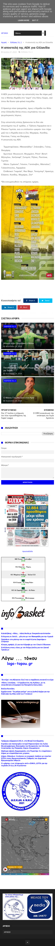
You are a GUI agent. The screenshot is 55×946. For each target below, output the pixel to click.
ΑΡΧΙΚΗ (4, 33)
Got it (35, 20)
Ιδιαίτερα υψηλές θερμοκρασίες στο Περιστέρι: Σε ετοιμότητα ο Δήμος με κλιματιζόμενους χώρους (26, 752)
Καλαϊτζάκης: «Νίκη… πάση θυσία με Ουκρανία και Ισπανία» (26, 633)
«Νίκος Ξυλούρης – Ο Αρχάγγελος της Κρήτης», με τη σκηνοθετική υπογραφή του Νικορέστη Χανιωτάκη (23, 684)
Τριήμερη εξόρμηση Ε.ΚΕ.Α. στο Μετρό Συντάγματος (22, 741)
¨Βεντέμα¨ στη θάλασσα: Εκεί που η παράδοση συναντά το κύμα (27, 680)
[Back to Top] (27, 942)
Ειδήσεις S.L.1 (16, 42)
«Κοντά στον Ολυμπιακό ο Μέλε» (18, 343)
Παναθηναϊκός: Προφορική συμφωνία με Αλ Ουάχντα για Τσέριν (27, 369)
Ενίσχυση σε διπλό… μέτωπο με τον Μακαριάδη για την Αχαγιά (27, 637)
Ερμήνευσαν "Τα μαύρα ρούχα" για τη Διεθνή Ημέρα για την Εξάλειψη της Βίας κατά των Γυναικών (25, 693)
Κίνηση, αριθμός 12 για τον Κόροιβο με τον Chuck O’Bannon (25, 645)
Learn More (23, 20)
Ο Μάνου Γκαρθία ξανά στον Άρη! (18, 397)
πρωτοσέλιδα (27, 551)
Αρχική (4, 42)
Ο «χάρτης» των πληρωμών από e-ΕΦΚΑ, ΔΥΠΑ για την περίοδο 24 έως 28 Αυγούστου (24, 764)
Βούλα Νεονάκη (7, 689)
